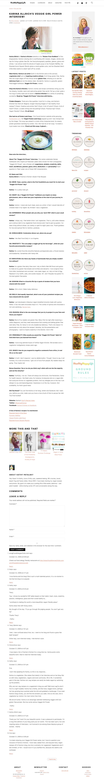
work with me (65, 770)
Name (11, 529)
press (19, 772)
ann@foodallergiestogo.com (18, 563)
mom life (67, 2)
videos (88, 776)
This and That (17, 8)
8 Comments (16, 22)
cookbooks (41, 2)
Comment (13, 504)
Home (10, 8)
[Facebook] (78, 3)
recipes (32, 2)
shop (88, 770)
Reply (11, 566)
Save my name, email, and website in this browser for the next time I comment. (35, 545)
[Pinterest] (86, 3)
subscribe (58, 2)
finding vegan (87, 774)
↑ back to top (52, 759)
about (50, 2)
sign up (42, 770)
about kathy (19, 770)
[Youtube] (82, 3)
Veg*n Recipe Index (28, 400)
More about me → (83, 47)
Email (11, 536)
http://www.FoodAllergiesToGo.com (52, 560)
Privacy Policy (16, 776)
